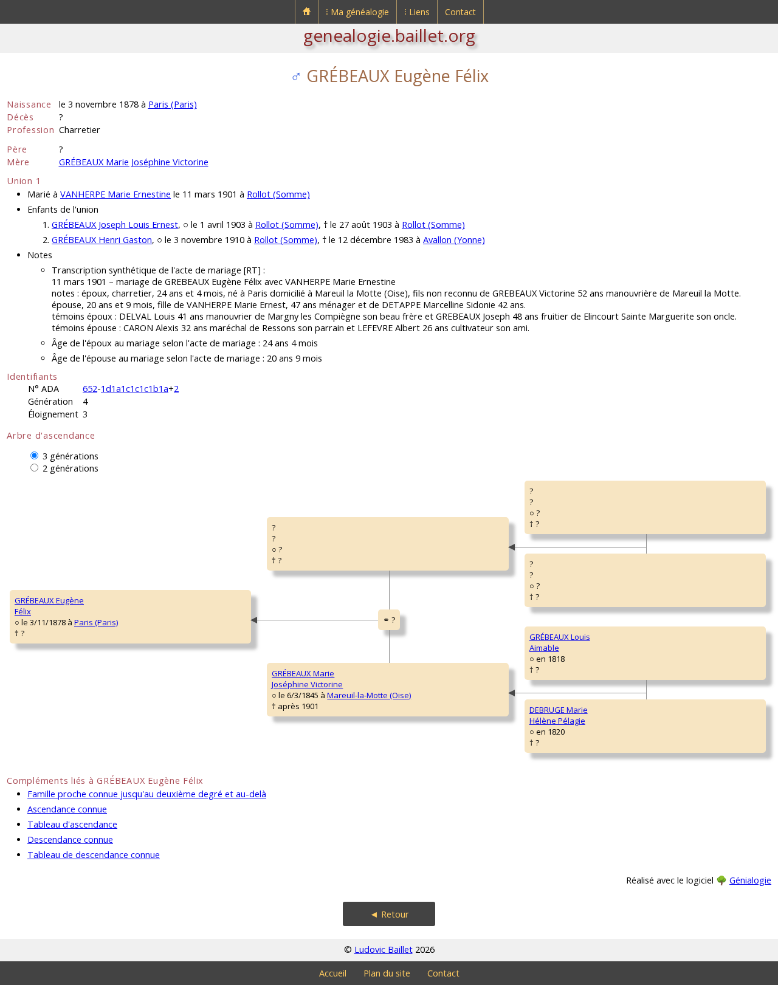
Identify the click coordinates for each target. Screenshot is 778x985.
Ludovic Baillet (383, 949)
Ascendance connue (67, 809)
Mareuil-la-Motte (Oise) (369, 695)
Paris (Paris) (172, 104)
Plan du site (386, 973)
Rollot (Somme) (278, 194)
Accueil (332, 973)
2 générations (70, 468)
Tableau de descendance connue (93, 854)
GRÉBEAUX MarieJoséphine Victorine (307, 679)
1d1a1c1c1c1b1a (134, 388)
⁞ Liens (417, 12)
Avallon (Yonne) (454, 239)
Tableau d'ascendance (72, 824)
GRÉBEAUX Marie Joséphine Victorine (133, 162)
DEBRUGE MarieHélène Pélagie (558, 715)
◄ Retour (389, 914)
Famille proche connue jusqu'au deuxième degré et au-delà (146, 794)
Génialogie (750, 880)
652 (90, 388)
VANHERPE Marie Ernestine (115, 194)
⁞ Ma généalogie (357, 12)
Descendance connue (70, 839)
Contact (460, 12)
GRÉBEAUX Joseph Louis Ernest (115, 224)
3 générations (70, 456)
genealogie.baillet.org (389, 35)
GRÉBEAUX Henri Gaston (102, 239)
